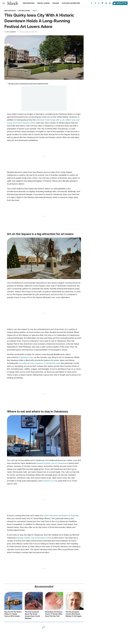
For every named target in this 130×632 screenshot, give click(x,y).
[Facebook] (92, 3)
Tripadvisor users (26, 357)
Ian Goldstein (11, 32)
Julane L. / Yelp (76, 454)
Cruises (55, 3)
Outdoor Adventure (71, 3)
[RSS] (110, 3)
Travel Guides (43, 3)
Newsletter (121, 3)
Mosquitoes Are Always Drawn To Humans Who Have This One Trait (53, 614)
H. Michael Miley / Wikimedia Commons (69, 277)
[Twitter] (99, 3)
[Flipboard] (103, 3)
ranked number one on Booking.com (33, 538)
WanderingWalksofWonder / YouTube (72, 78)
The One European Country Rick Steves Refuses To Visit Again (74, 614)
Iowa (34, 10)
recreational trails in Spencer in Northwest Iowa (39, 363)
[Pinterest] (95, 3)
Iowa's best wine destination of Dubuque (61, 515)
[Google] (106, 3)
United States (24, 10)
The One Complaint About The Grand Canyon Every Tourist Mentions (32, 615)
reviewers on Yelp (50, 481)
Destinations (28, 3)
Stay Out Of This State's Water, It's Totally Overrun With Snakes (13, 614)
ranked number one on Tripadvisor (52, 463)
